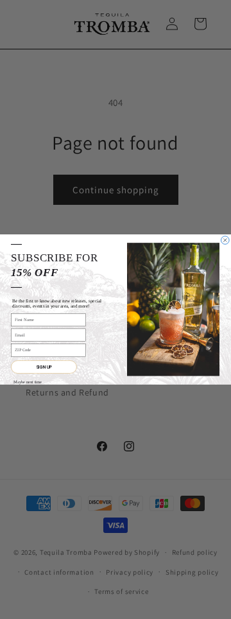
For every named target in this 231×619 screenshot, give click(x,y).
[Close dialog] (225, 240)
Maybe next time (27, 381)
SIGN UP (44, 367)
